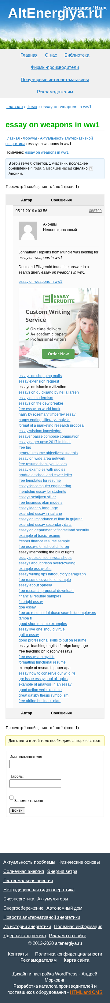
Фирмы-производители (55, 67)
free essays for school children (44, 547)
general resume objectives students (48, 453)
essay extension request (39, 381)
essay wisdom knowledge (40, 431)
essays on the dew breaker (41, 403)
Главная (29, 55)
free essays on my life (36, 657)
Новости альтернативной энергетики (41, 917)
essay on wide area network (42, 458)
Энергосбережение (23, 908)
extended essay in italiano (40, 513)
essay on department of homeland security (54, 530)
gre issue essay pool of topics (43, 679)
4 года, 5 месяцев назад (51, 168)
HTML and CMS (86, 992)
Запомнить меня (28, 801)
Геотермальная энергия (28, 880)
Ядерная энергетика (24, 935)
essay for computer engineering (45, 486)
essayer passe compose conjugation (49, 436)
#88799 (95, 211)
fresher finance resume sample (44, 541)
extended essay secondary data (45, 524)
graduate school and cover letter (45, 475)
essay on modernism (36, 398)
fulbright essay (31, 602)
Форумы (30, 138)
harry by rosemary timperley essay (47, 414)
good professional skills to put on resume (52, 640)
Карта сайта (76, 960)
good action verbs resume (40, 690)
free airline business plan (40, 701)
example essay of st (35, 569)
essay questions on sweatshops (45, 558)
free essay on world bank (39, 409)
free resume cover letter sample (45, 580)
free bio (25, 447)
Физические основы (79, 862)
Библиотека (76, 55)
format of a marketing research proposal (52, 425)
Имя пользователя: (26, 757)
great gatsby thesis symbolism (43, 695)
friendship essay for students (42, 491)
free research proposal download (46, 591)
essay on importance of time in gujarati (50, 519)
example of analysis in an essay (45, 684)
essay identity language (38, 508)
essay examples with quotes (42, 469)
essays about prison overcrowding (47, 563)
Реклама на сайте (67, 935)
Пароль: (16, 776)
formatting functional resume (42, 662)
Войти (17, 810)
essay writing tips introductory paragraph (52, 574)
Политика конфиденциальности (68, 953)
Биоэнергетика (18, 898)
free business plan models (40, 502)
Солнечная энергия (23, 871)
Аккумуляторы (52, 898)
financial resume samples (40, 596)
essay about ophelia (35, 585)
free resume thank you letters (43, 464)
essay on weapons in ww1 (47, 152)
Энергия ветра (62, 871)
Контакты (18, 953)
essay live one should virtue (42, 629)
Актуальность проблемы (29, 862)
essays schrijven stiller (37, 497)
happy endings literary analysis (44, 420)
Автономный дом (64, 908)
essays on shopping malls (40, 376)
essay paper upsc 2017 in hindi (45, 442)
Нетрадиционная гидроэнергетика (39, 889)
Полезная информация (78, 926)
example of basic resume (39, 535)
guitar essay (29, 635)
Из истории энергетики (27, 926)
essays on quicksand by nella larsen (49, 392)
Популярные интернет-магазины (55, 79)
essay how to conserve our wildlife (47, 673)
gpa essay (27, 607)
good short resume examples (43, 624)
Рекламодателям (55, 91)
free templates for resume (40, 480)
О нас (51, 55)
